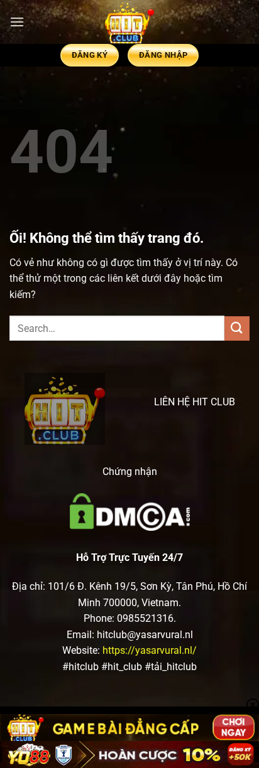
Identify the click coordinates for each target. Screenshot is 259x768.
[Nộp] (237, 328)
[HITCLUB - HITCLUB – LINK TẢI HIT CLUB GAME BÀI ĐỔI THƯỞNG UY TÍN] (129, 22)
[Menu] (17, 21)
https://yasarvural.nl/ (149, 650)
